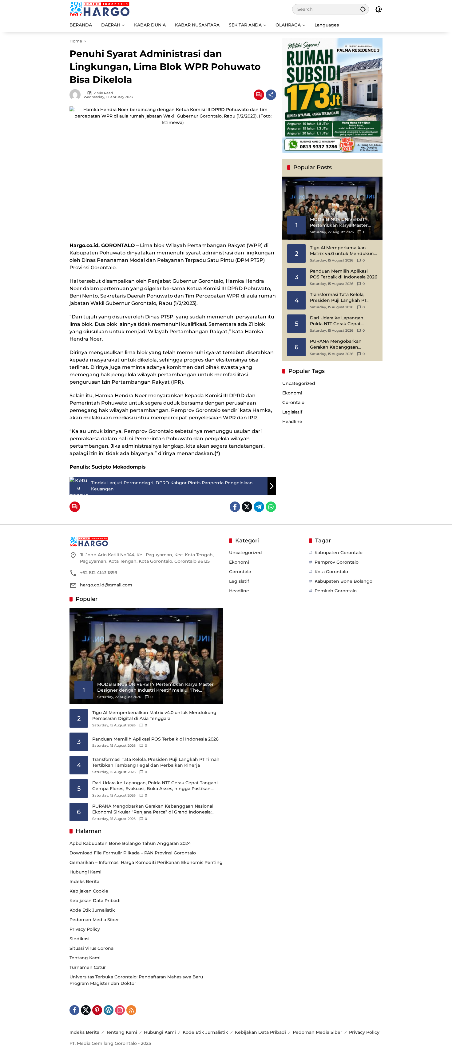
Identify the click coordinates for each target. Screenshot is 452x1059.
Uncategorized (298, 383)
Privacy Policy (84, 929)
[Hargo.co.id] (99, 9)
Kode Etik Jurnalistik (92, 910)
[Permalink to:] (76, 94)
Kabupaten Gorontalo (339, 552)
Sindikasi (79, 938)
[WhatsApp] (271, 507)
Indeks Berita (84, 881)
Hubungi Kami (85, 872)
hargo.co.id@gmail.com (106, 585)
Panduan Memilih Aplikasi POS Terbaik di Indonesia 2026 (343, 274)
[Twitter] (247, 507)
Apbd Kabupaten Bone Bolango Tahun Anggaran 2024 (130, 843)
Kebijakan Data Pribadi (95, 900)
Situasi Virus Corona (91, 948)
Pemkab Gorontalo (336, 590)
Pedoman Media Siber (94, 919)
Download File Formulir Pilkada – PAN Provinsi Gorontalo (132, 853)
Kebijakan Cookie (88, 891)
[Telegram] (259, 507)
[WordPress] (108, 1010)
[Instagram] (120, 1010)
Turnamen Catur (87, 967)
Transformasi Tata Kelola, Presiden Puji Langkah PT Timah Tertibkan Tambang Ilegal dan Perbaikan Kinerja (341, 298)
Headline (292, 421)
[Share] (271, 95)
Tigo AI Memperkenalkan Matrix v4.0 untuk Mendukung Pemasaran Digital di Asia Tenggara (343, 251)
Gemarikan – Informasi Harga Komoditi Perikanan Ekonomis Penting (146, 862)
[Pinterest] (97, 1010)
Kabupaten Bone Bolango (343, 581)
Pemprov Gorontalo (337, 562)
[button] (363, 9)
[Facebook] (235, 507)
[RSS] (131, 1010)
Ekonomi (292, 393)
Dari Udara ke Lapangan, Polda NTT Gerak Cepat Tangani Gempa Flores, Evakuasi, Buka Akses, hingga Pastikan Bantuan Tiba (342, 321)
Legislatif (292, 412)
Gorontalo (293, 402)
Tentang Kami (85, 958)
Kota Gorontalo (331, 571)
